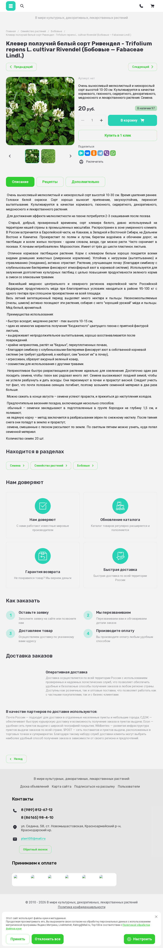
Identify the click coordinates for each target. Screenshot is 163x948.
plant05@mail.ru (33, 838)
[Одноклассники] (94, 153)
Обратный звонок (35, 849)
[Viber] (106, 153)
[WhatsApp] (113, 153)
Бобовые (56, 31)
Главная (11, 31)
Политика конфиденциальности (81, 907)
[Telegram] (100, 153)
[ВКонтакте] (87, 153)
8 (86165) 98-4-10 (37, 818)
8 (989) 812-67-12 (36, 810)
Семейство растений (33, 31)
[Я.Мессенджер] (81, 153)
